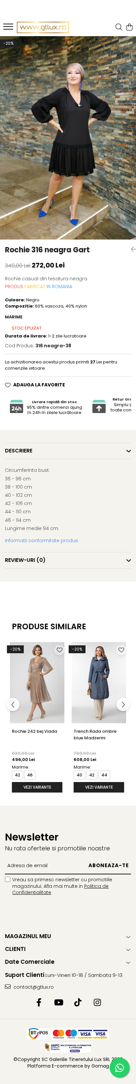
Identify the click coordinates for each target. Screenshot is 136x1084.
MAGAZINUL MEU (28, 936)
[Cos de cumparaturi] (129, 28)
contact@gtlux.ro (33, 987)
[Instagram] (97, 1003)
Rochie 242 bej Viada (34, 731)
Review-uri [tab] (25, 560)
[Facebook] (39, 1003)
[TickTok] (78, 1003)
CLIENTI (15, 949)
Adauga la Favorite (39, 384)
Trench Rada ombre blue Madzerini (95, 734)
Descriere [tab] (18, 450)
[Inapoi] (131, 249)
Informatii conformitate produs (41, 540)
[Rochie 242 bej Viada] (37, 682)
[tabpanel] (68, 138)
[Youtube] (58, 1003)
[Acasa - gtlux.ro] (43, 27)
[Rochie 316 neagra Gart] (68, 138)
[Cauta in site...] (119, 28)
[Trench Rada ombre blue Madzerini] (99, 682)
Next (130, 144)
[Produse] (9, 29)
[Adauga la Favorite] (59, 650)
